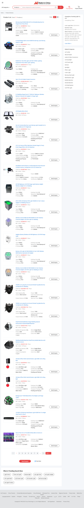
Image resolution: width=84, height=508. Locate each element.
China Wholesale (37, 493)
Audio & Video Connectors (71, 57)
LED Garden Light (30, 478)
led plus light (27, 474)
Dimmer (67, 65)
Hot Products (3, 493)
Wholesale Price (46, 493)
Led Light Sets (37, 474)
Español (13, 496)
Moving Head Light (69, 75)
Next (48, 453)
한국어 (59, 496)
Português (19, 496)
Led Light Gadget (49, 474)
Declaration (59, 501)
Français (25, 496)
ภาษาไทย (73, 496)
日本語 (64, 496)
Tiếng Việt (37, 498)
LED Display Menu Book (22, 111)
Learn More (68, 43)
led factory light (43, 478)
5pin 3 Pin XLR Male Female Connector (25, 79)
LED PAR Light (68, 88)
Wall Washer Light (69, 77)
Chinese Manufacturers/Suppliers (24, 493)
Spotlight (67, 67)
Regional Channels (63, 493)
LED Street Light (19, 478)
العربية (55, 496)
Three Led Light (17, 474)
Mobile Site (79, 493)
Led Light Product (8, 482)
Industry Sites (54, 493)
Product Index (72, 493)
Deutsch (43, 496)
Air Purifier (67, 52)
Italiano (38, 496)
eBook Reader (68, 54)
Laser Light (68, 72)
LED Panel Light (69, 62)
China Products (11, 493)
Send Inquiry (54, 35)
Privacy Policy (66, 501)
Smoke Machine (69, 82)
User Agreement (51, 501)
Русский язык (32, 496)
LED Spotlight (68, 60)
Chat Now (38, 461)
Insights (42, 494)
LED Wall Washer (69, 85)
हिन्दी (69, 496)
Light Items (7, 474)
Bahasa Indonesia (45, 498)
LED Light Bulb (8, 478)
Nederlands (49, 496)
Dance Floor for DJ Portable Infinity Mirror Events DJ (29, 433)
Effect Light (68, 70)
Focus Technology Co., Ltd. (31, 501)
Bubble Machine (69, 80)
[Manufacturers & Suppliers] (42, 2)
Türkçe (78, 496)
